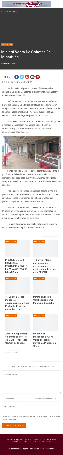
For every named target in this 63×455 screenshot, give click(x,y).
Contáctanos (45, 442)
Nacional (38, 439)
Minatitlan (7, 44)
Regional (18, 439)
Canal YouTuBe (30, 442)
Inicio (9, 439)
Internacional (50, 439)
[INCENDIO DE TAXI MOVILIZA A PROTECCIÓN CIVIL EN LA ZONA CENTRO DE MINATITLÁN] (17, 248)
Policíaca (16, 442)
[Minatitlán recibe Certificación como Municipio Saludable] (45, 285)
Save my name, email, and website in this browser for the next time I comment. (31, 418)
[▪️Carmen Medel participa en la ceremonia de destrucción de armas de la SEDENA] (45, 248)
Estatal (28, 439)
